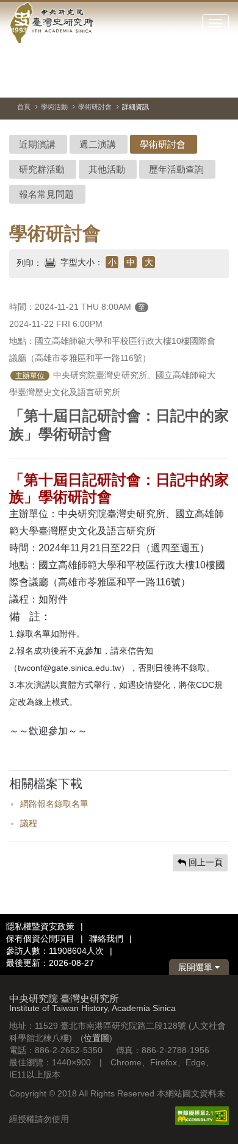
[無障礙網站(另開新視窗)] (202, 1115)
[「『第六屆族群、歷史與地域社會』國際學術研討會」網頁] (220, 82)
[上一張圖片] (176, 82)
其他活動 (106, 169)
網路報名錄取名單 (54, 804)
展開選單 (196, 967)
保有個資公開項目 (40, 938)
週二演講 (97, 144)
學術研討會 (95, 106)
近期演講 (37, 144)
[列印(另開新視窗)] (50, 261)
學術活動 (54, 106)
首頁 (24, 106)
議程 (28, 823)
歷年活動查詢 (176, 169)
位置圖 (96, 1038)
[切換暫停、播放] (154, 82)
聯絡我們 (106, 938)
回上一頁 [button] (204, 862)
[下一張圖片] (198, 82)
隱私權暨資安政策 (40, 926)
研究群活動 (42, 169)
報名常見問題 (46, 194)
